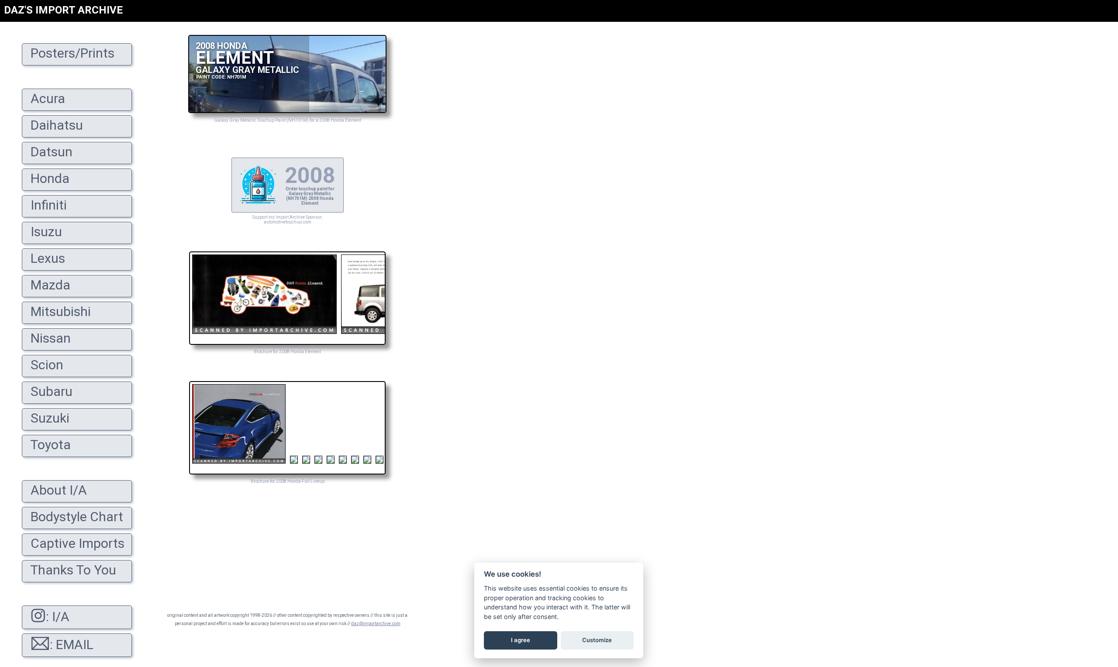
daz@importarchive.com (375, 623)
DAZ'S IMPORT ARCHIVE (63, 10)
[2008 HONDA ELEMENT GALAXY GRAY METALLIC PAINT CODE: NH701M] (287, 111)
